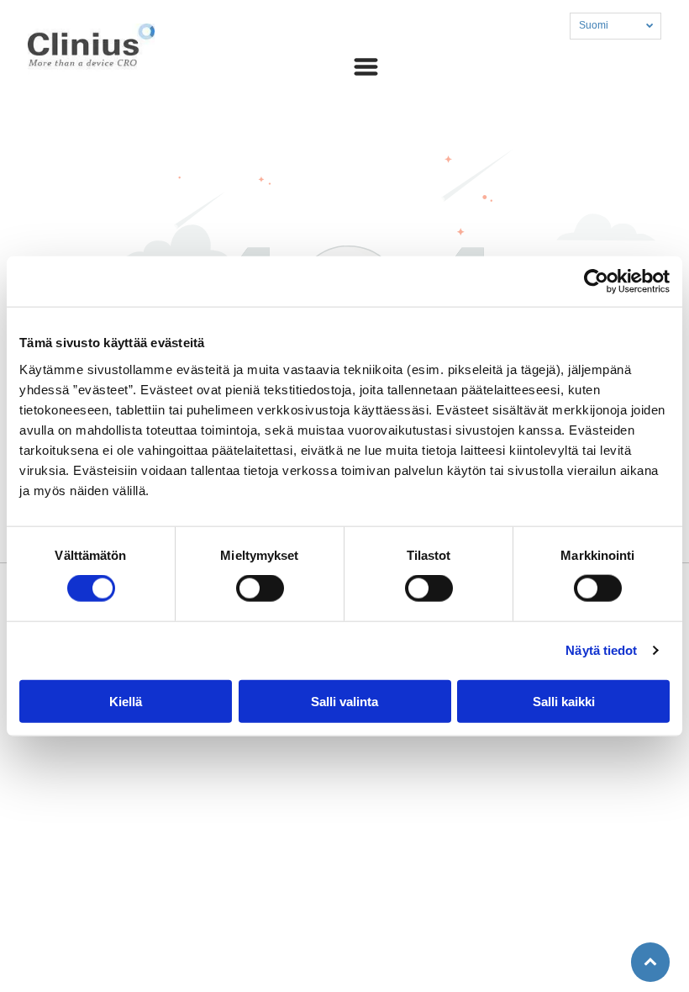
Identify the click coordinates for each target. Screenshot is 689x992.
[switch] (260, 588)
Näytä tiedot (601, 650)
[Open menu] (366, 67)
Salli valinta (344, 701)
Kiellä (125, 701)
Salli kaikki (564, 701)
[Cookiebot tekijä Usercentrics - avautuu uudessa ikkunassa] (596, 281)
